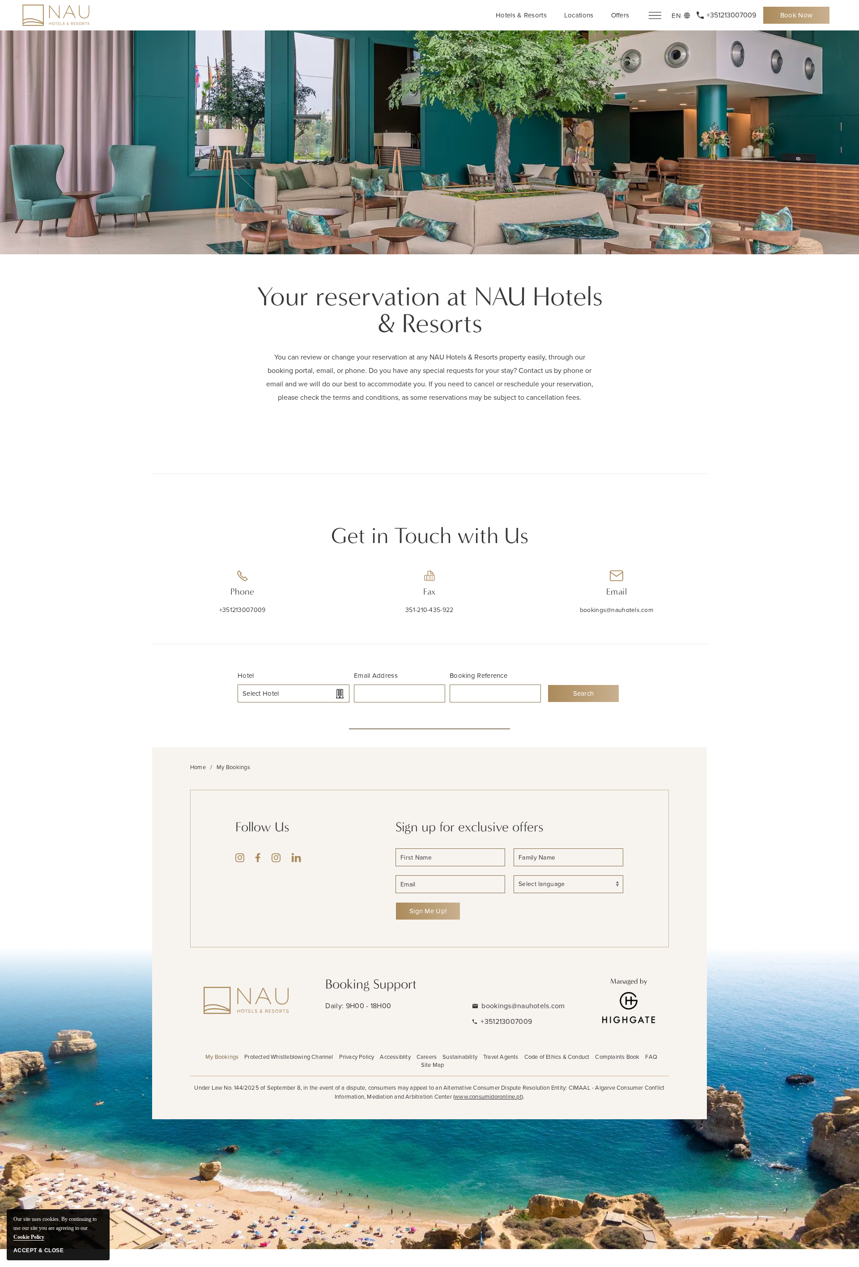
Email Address (376, 676)
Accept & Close (38, 1250)
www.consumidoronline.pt (488, 1096)
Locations (579, 15)
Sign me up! (428, 911)
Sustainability (459, 1057)
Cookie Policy (28, 1237)
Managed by (628, 981)
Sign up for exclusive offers (469, 827)
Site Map (432, 1065)
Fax (429, 591)
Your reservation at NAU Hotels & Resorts (430, 310)
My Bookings (221, 1057)
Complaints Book (617, 1057)
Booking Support (371, 984)
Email (616, 591)
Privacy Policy (356, 1057)
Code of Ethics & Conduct (557, 1057)
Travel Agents (501, 1057)
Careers (427, 1057)
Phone (242, 591)
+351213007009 (242, 610)
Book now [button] (801, 17)
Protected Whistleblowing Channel (288, 1057)
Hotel (246, 676)
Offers (620, 15)
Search (583, 693)
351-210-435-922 (429, 610)
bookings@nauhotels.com (616, 610)
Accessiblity (395, 1057)
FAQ (651, 1057)
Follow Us (262, 827)
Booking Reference (478, 676)
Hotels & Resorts (521, 15)
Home (198, 767)
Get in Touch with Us (429, 535)
